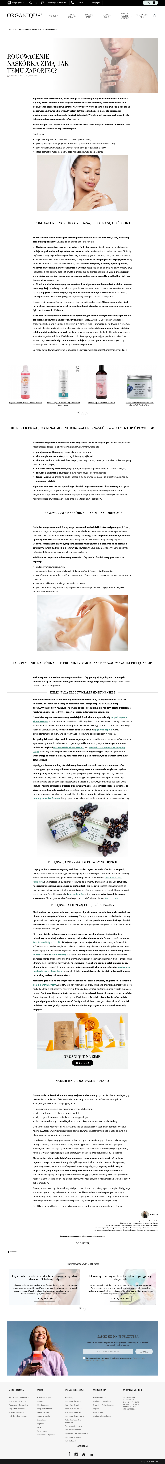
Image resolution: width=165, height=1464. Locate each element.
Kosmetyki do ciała (72, 1405)
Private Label (98, 1412)
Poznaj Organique (44, 1397)
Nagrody (40, 1423)
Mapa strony (42, 1431)
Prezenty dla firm (99, 1397)
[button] (78, 412)
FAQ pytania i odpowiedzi (18, 1397)
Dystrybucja (41, 1420)
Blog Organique (18, 3)
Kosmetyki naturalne (73, 1437)
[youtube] (83, 1455)
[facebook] (69, 1455)
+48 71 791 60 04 (132, 1402)
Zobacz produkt (25, 387)
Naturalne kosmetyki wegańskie (73, 1421)
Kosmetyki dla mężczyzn (74, 1416)
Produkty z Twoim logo (102, 1401)
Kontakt (79, 3)
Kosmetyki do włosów (73, 1408)
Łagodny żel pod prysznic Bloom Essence (25, 402)
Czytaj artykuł (44, 1298)
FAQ (35, 3)
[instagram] (76, 1455)
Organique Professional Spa (103, 1405)
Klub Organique (43, 1405)
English (96, 1408)
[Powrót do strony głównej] (11, 29)
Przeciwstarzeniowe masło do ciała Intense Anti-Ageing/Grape (140, 403)
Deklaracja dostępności (46, 1435)
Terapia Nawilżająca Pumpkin (47, 942)
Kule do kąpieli (70, 1441)
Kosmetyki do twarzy (73, 1401)
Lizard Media (153, 1462)
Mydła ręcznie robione (73, 1426)
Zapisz (144, 1351)
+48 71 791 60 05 (132, 1404)
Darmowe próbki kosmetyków (76, 1433)
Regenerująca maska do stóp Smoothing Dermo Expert (63, 403)
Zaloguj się (96, 3)
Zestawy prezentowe (73, 1429)
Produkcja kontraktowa (102, 1416)
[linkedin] (91, 1455)
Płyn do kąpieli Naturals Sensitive (101, 402)
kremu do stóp (112, 898)
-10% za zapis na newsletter (56, 3)
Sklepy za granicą (43, 1416)
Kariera (40, 1427)
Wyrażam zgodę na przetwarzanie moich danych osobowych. (115, 1359)
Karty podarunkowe (44, 1408)
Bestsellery (69, 1397)
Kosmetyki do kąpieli (73, 1412)
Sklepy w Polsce (43, 1412)
